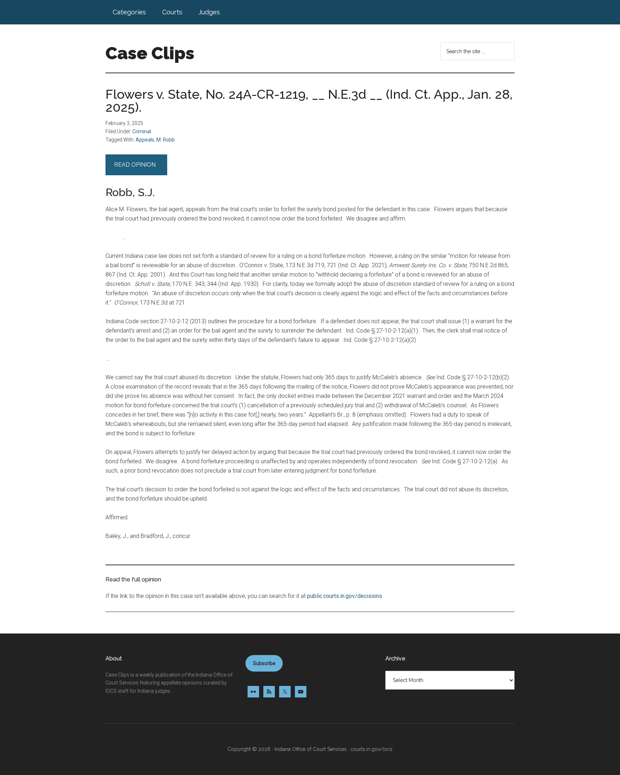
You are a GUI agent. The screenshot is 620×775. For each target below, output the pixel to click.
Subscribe (264, 663)
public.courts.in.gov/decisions (344, 596)
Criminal (141, 131)
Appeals (145, 140)
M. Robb (165, 140)
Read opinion (136, 164)
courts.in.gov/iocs (372, 749)
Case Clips (149, 53)
